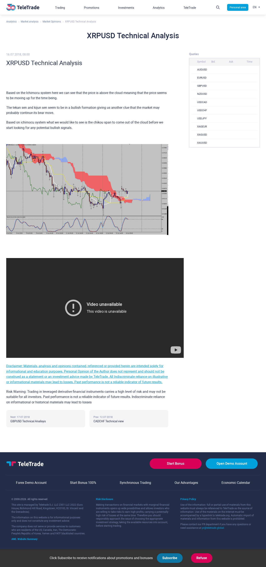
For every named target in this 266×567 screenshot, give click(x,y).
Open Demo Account (232, 464)
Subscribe (169, 558)
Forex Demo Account (31, 483)
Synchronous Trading (135, 483)
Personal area (238, 7)
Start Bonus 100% (83, 483)
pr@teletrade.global (213, 527)
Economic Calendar (236, 483)
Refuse (201, 558)
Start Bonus (175, 464)
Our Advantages (186, 483)
